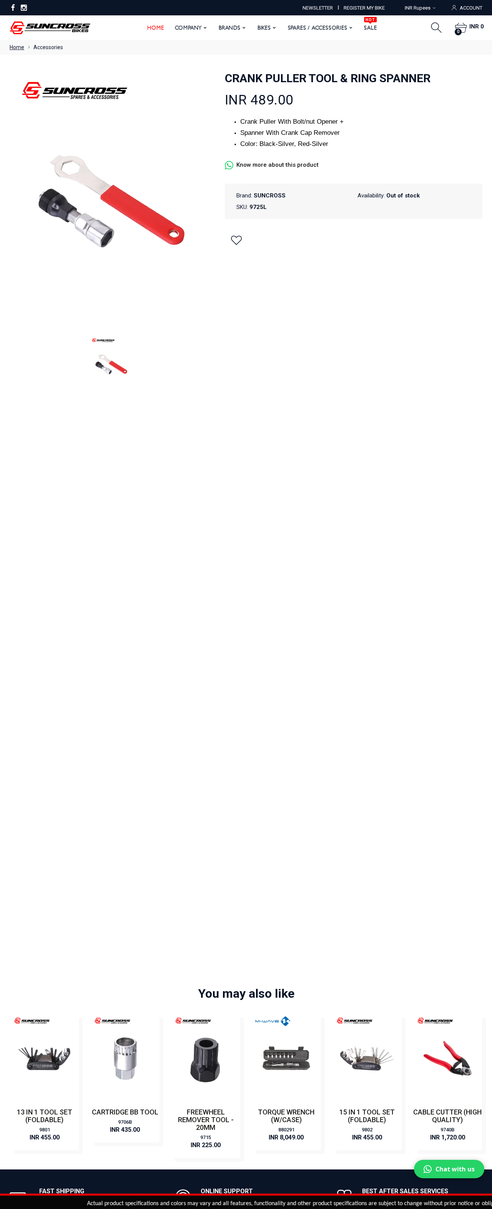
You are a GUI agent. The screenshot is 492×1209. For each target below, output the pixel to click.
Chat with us (455, 1169)
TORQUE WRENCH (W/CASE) (286, 1116)
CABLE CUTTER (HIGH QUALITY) (447, 1116)
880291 (286, 1130)
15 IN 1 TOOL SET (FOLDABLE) (367, 1116)
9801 (44, 1130)
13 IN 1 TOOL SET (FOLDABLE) (44, 1116)
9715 (205, 1137)
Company (188, 28)
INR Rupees (417, 8)
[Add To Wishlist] (236, 240)
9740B (447, 1130)
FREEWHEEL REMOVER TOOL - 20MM (206, 1119)
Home (155, 28)
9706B (125, 1122)
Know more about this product (277, 164)
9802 (367, 1130)
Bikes (264, 28)
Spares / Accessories (317, 28)
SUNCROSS (270, 195)
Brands (230, 28)
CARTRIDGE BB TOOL (125, 1112)
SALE (370, 25)
